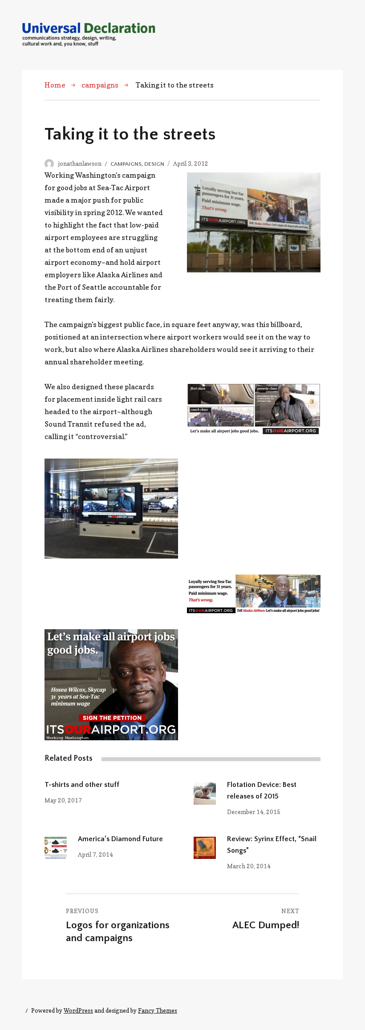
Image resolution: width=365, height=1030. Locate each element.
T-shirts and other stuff (82, 785)
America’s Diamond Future (120, 839)
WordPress (78, 1010)
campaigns (99, 84)
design (154, 164)
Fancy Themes (157, 1010)
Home (55, 84)
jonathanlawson (79, 163)
